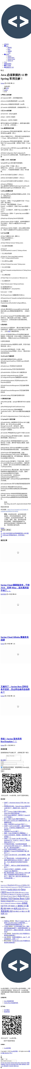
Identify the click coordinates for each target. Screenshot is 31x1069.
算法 (27, 908)
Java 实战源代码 (9, 1001)
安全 (7, 906)
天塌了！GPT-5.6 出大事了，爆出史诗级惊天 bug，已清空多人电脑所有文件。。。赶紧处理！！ (17, 827)
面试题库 (8, 64)
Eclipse (3, 887)
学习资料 (8, 65)
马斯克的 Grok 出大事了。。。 (13, 831)
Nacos (6, 896)
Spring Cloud (11, 59)
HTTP (4, 889)
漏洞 (10, 908)
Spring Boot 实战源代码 (11, 1003)
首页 (7, 44)
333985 (6, 926)
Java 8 (10, 892)
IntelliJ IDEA (14, 889)
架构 (20, 1064)
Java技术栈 (7, 1048)
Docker (19, 885)
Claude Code (4, 885)
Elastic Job (8, 887)
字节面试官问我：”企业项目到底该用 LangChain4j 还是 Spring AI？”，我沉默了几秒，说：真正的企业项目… (17, 845)
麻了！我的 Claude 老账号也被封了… (15, 819)
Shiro (27, 896)
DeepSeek (12, 885)
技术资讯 (3, 594)
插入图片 (3, 760)
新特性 (10, 47)
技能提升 (10, 67)
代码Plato (7, 921)
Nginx (15, 896)
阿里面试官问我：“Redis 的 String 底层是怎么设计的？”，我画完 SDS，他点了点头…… (17, 808)
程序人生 (19, 908)
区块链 (19, 903)
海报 (3, 530)
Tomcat (7, 903)
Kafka (23, 892)
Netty (10, 896)
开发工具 (8, 1064)
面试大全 (16, 1066)
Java (7, 46)
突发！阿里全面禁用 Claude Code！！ (15, 849)
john (5, 933)
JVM (9, 53)
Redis (21, 896)
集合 (9, 49)
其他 (28, 1062)
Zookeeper (13, 903)
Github (27, 887)
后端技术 (3, 1064)
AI (6, 62)
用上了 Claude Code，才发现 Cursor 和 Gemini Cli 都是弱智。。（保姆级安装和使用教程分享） (17, 922)
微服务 (14, 906)
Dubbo (26, 885)
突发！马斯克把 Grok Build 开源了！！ (16, 824)
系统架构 (7, 911)
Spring (7, 54)
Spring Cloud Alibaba (20, 901)
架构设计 (24, 1064)
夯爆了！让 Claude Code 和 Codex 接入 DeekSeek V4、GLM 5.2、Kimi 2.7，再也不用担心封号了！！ (17, 840)
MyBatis (20, 894)
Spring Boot (11, 57)
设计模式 (17, 911)
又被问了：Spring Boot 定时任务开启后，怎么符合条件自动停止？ (15, 689)
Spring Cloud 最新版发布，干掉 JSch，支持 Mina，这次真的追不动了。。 (15, 588)
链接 (9, 530)
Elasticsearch (15, 887)
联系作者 (7, 1011)
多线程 (10, 51)
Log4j (6, 894)
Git (21, 887)
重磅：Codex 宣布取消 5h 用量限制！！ (16, 833)
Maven (13, 894)
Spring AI (10, 60)
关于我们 (7, 1010)
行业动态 (11, 1066)
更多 (17, 1064)
